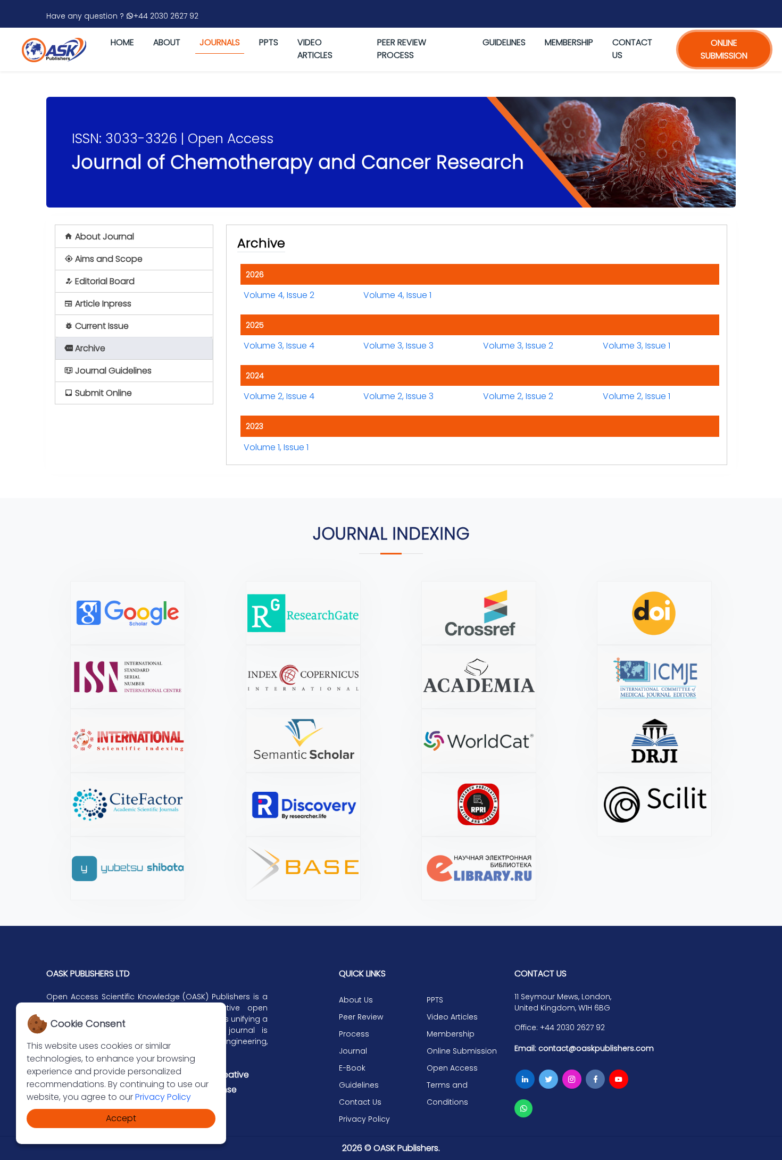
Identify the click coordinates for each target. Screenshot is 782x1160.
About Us (356, 1000)
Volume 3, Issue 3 (398, 345)
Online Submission (462, 1051)
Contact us (632, 48)
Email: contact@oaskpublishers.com (584, 1048)
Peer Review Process (401, 48)
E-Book (352, 1068)
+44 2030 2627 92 (166, 16)
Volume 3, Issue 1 (636, 345)
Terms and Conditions (447, 1093)
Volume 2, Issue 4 (279, 396)
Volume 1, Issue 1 (276, 447)
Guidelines (504, 42)
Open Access (452, 1068)
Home (122, 42)
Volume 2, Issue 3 (398, 396)
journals (219, 42)
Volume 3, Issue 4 (279, 345)
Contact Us (360, 1102)
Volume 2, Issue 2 (518, 396)
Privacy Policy (163, 1097)
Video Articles (314, 48)
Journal (353, 1051)
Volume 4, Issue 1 (397, 295)
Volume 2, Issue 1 (636, 396)
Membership (569, 42)
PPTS (268, 42)
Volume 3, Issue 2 (518, 345)
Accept (121, 1118)
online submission (724, 49)
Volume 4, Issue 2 (279, 295)
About (166, 42)
